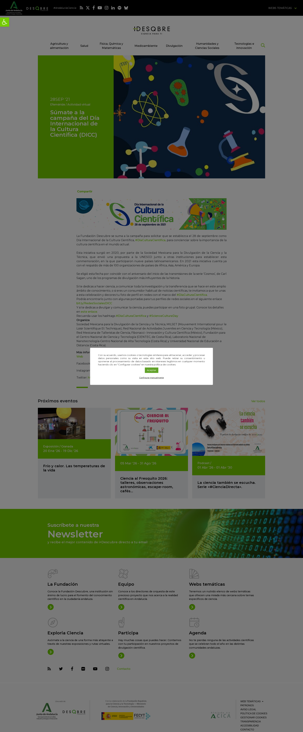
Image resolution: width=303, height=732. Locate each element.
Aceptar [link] (151, 370)
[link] (4, 22)
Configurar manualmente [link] (151, 377)
